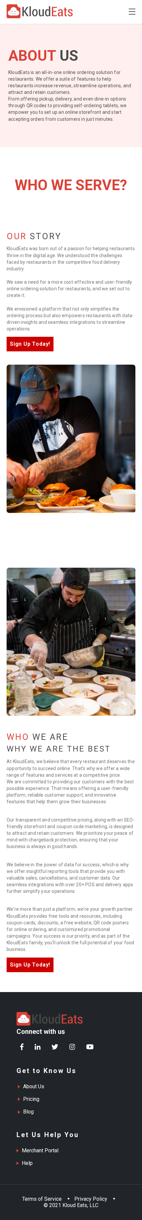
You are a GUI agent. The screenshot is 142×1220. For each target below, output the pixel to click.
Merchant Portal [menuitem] (40, 1150)
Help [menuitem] (27, 1163)
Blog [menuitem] (28, 1112)
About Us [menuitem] (33, 1086)
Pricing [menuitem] (31, 1099)
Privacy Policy (90, 1199)
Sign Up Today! (30, 344)
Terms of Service (42, 1199)
